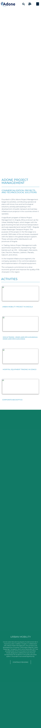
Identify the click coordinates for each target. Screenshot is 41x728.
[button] (37, 4)
